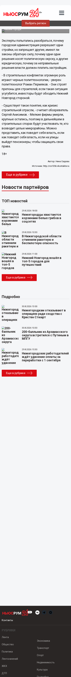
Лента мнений (10, 658)
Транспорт (43, 648)
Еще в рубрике (17, 175)
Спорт (40, 655)
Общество (8, 644)
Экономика (43, 640)
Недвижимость (46, 662)
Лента (5, 637)
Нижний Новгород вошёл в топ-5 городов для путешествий (41, 261)
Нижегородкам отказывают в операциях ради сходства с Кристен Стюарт (44, 314)
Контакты (7, 620)
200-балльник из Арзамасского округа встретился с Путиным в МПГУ (45, 335)
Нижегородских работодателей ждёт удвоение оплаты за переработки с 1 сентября (45, 357)
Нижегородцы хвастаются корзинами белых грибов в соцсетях (41, 218)
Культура (42, 669)
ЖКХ (4, 666)
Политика (7, 651)
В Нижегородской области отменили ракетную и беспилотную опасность (41, 240)
